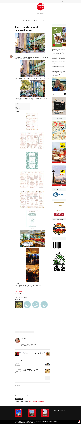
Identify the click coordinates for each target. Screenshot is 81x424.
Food (28, 24)
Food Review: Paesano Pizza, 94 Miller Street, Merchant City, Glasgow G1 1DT (32, 370)
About (32, 15)
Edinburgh (25, 24)
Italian (19, 371)
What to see (41, 18)
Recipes (54, 18)
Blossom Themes (17, 422)
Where (16, 106)
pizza (15, 372)
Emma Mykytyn (11, 59)
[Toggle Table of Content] (28, 103)
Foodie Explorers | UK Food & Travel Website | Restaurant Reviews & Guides (40, 12)
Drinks (46, 18)
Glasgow (18, 365)
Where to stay (33, 18)
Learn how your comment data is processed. (36, 401)
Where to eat (27, 18)
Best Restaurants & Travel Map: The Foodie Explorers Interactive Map (46, 15)
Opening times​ (17, 108)
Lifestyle (60, 15)
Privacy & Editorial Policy (31, 422)
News (50, 18)
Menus (16, 105)
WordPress (26, 422)
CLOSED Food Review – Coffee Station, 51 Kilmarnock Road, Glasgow (31, 363)
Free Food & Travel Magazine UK (24, 15)
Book (16, 107)
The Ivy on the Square (18, 291)
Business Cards (26, 376)
